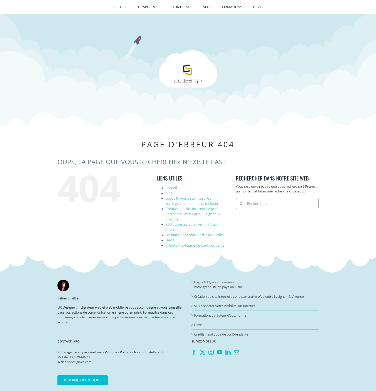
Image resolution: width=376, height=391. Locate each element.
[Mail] (236, 352)
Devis (169, 240)
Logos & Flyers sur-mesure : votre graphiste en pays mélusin (218, 284)
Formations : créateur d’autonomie (194, 234)
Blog (169, 193)
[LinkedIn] (228, 352)
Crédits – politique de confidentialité (195, 245)
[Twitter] (202, 352)
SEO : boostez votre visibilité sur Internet (224, 306)
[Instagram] (211, 352)
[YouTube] (219, 352)
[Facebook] (194, 352)
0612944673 (80, 357)
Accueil (171, 187)
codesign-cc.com (79, 362)
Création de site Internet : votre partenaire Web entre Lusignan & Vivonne (192, 214)
